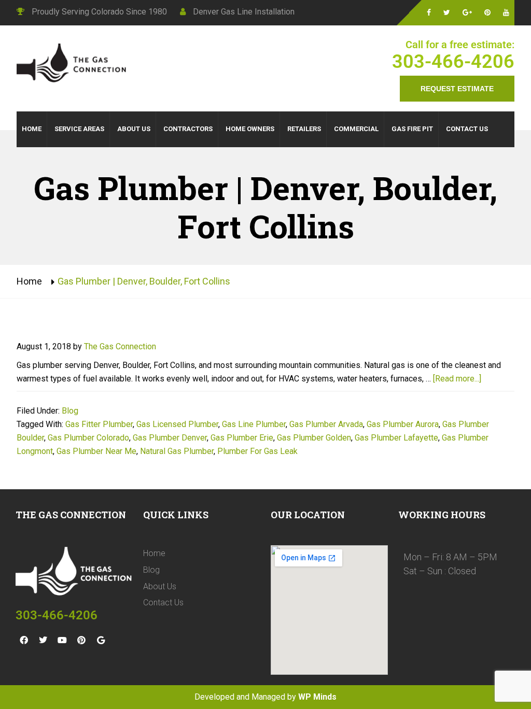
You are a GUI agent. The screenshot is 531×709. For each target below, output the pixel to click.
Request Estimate (457, 88)
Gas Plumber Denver (170, 438)
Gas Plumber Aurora (403, 424)
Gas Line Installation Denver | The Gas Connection (74, 64)
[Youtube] (62, 640)
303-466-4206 (453, 62)
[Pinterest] (81, 640)
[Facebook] (24, 640)
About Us (159, 586)
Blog (70, 411)
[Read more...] (457, 379)
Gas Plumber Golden (314, 438)
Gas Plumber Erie (242, 438)
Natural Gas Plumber (177, 451)
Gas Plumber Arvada (326, 424)
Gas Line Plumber (254, 424)
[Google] (100, 640)
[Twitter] (43, 640)
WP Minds (317, 697)
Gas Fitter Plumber (99, 424)
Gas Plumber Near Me (96, 451)
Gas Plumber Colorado (88, 438)
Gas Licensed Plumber (177, 424)
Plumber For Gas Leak (257, 451)
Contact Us (163, 602)
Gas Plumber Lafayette (396, 438)
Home (29, 281)
